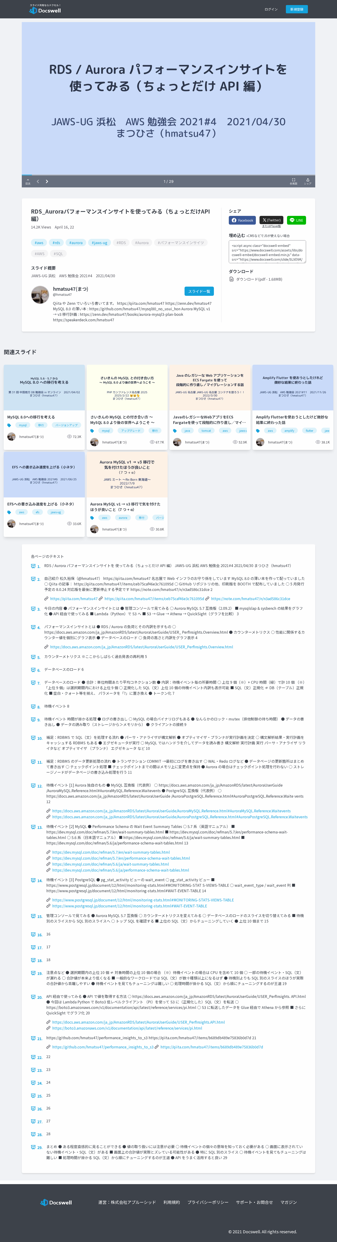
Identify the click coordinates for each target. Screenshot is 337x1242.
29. (40, 1147)
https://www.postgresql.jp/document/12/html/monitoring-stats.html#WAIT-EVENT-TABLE (129, 906)
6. (39, 670)
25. (40, 1096)
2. (39, 579)
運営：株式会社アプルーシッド (127, 1202)
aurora (123, 517)
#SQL (58, 253)
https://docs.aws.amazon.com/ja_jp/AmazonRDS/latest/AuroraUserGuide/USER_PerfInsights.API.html (138, 1022)
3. (39, 609)
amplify (289, 430)
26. (40, 1109)
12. (40, 786)
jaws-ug (244, 430)
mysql (23, 425)
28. (40, 1134)
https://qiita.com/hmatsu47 (74, 598)
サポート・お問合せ (254, 1202)
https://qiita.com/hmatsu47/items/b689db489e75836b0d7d (211, 1047)
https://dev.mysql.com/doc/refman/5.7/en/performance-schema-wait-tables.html (121, 858)
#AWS (39, 253)
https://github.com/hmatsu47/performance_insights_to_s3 (103, 1047)
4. (39, 627)
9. (39, 720)
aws (225, 430)
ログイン (271, 9)
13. (40, 827)
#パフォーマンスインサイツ (181, 242)
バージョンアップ (66, 425)
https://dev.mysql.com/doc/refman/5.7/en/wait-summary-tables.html (111, 852)
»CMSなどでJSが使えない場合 (268, 235)
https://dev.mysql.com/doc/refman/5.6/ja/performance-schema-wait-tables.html (120, 870)
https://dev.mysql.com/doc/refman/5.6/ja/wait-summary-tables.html (110, 864)
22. (40, 1057)
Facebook (245, 220)
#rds (56, 242)
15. (40, 916)
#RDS (121, 242)
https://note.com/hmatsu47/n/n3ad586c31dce (250, 598)
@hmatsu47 (62, 294)
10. (40, 738)
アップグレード (131, 430)
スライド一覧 (199, 291)
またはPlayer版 (271, 226)
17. (40, 947)
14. (40, 880)
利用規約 (171, 1202)
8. (39, 707)
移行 (41, 425)
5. (39, 657)
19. (40, 973)
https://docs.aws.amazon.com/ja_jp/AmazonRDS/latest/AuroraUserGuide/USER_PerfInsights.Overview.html (141, 646)
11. (40, 762)
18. (40, 960)
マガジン (288, 1202)
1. (39, 566)
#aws (39, 242)
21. (40, 1038)
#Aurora (142, 242)
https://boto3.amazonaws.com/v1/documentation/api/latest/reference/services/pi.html (127, 1028)
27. (40, 1121)
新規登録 (296, 9)
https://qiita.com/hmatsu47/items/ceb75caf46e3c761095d (154, 598)
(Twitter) (274, 220)
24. (40, 1083)
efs (37, 512)
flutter (309, 430)
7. (39, 683)
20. (40, 997)
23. (40, 1070)
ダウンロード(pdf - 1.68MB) (259, 279)
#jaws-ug (99, 242)
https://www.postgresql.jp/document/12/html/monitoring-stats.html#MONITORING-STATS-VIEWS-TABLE (143, 900)
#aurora (76, 242)
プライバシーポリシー (208, 1202)
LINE (299, 220)
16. (40, 934)
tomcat (206, 430)
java (187, 430)
